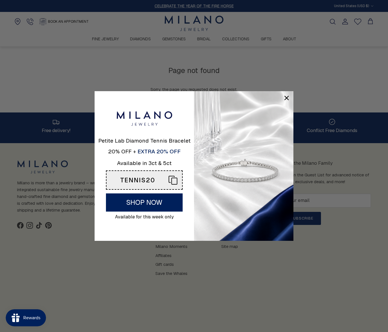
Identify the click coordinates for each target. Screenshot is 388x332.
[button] (144, 180)
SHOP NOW (144, 202)
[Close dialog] (286, 98)
